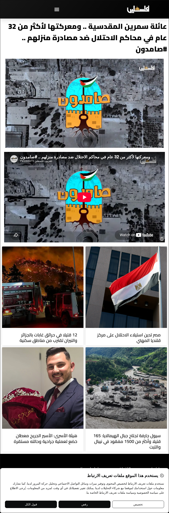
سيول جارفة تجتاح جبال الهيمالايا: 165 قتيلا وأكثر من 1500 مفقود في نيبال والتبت (127, 441)
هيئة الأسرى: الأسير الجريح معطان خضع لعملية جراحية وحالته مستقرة (45, 438)
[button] (57, 9)
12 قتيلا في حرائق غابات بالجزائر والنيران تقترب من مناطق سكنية (48, 337)
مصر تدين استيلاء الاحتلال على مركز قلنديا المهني (129, 337)
